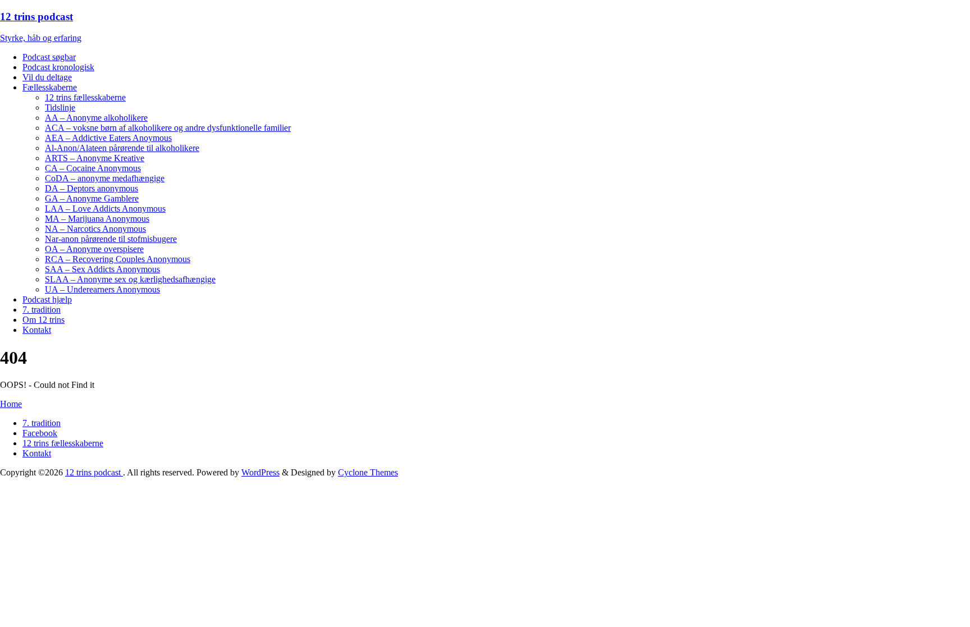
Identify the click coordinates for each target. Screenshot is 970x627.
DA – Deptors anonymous (91, 188)
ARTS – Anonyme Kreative (94, 158)
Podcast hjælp (47, 299)
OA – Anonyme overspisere (94, 249)
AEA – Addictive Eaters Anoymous (108, 138)
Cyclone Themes (368, 472)
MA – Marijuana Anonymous (97, 218)
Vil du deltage (47, 77)
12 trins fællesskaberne (85, 97)
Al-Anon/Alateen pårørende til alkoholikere (122, 148)
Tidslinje (60, 107)
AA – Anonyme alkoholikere (96, 117)
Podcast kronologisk (58, 67)
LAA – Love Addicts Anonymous (105, 208)
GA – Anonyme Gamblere (92, 198)
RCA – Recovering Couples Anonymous (117, 259)
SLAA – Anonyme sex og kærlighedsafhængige (130, 279)
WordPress (260, 472)
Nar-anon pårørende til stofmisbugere (111, 239)
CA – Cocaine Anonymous (93, 168)
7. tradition (41, 309)
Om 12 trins (43, 319)
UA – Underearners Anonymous (102, 289)
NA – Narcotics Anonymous (95, 229)
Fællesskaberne (49, 87)
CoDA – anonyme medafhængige (104, 178)
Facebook (39, 433)
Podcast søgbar (49, 57)
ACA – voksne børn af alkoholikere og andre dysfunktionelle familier (168, 127)
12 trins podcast (94, 472)
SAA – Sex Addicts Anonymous (102, 269)
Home (11, 404)
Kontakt (36, 330)
